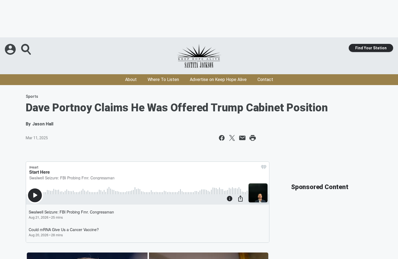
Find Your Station (371, 48)
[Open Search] (26, 49)
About (131, 79)
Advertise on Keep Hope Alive (218, 79)
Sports (32, 96)
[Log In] (11, 49)
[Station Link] (199, 55)
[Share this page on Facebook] (222, 138)
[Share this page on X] (232, 138)
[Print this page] (252, 138)
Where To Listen (163, 79)
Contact (265, 79)
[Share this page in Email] (242, 138)
